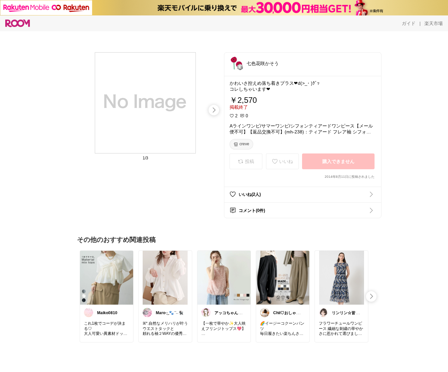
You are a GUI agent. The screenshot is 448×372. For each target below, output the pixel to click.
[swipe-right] (214, 110)
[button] (236, 63)
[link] (106, 277)
